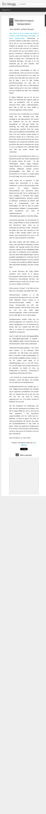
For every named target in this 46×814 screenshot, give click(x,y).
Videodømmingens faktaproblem (24, 22)
